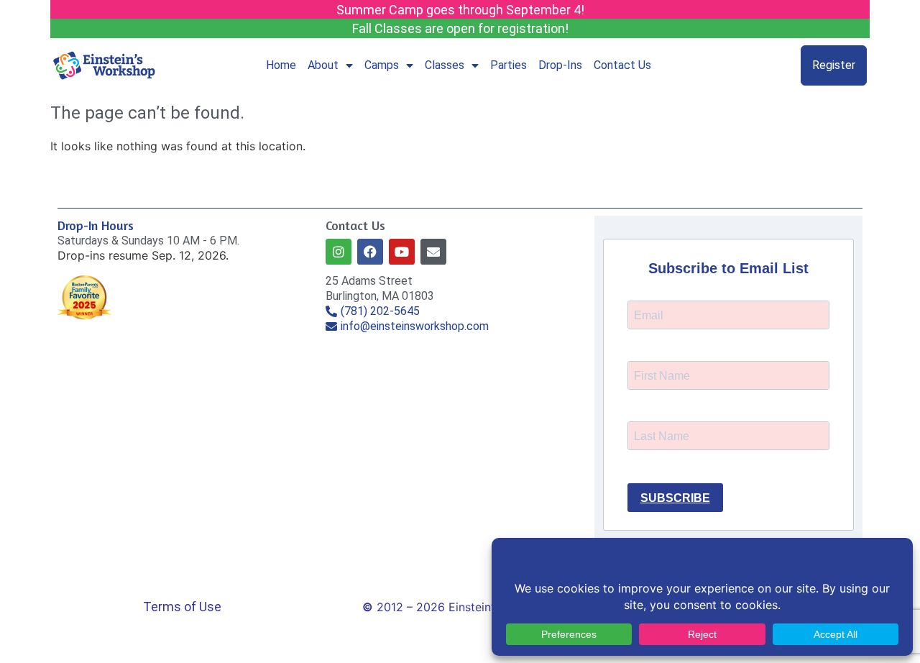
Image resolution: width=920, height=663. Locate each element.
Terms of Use (182, 606)
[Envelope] (433, 252)
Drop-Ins (560, 65)
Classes (444, 65)
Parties (508, 65)
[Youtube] (402, 252)
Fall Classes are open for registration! (460, 28)
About (323, 65)
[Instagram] (338, 252)
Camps (381, 65)
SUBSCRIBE (675, 498)
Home (281, 65)
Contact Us (622, 65)
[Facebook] (370, 252)
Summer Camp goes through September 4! (460, 9)
